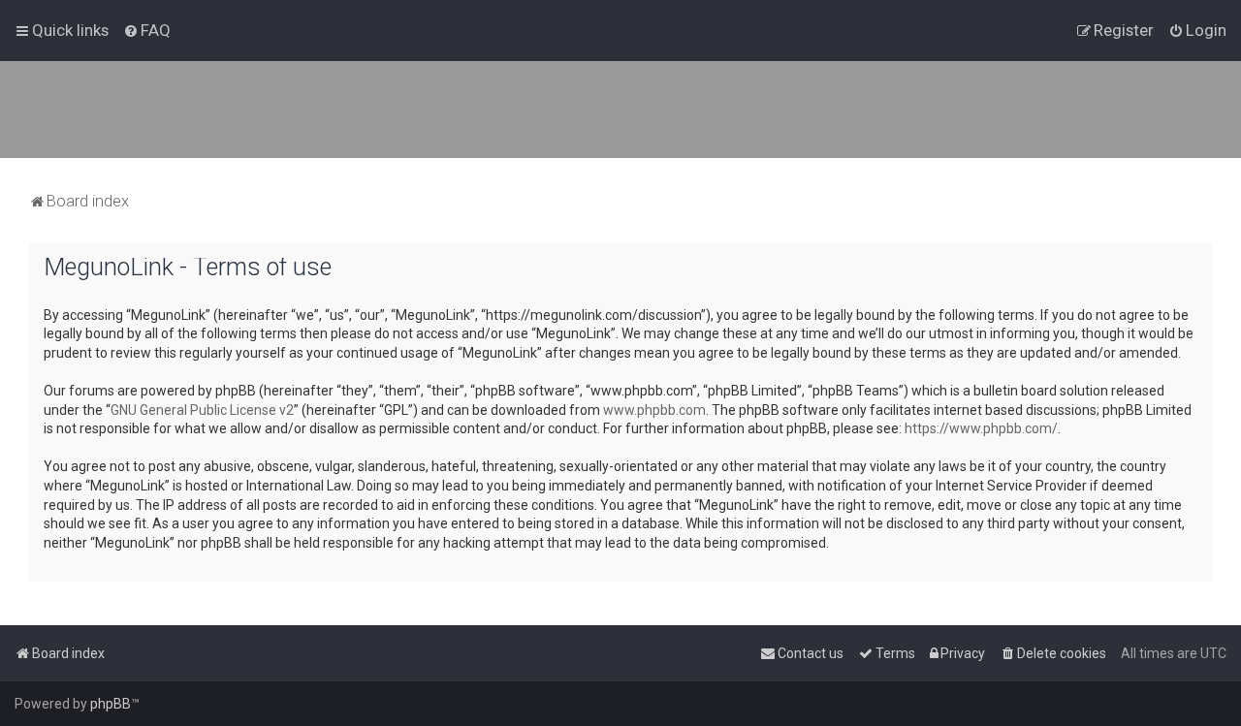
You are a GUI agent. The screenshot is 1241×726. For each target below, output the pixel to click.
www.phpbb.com (654, 410)
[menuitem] (147, 30)
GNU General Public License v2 (202, 410)
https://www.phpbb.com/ (981, 428)
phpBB (110, 703)
